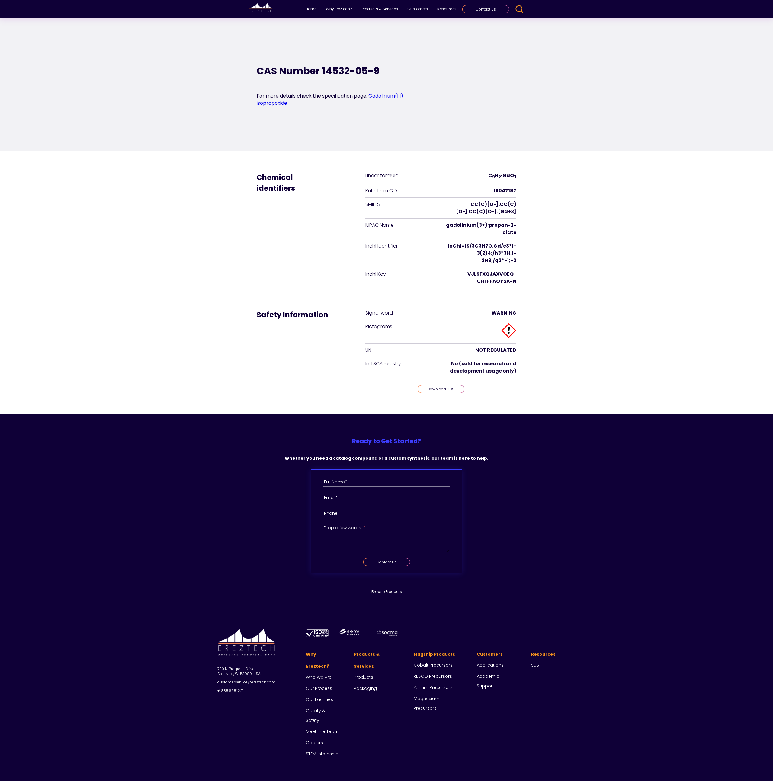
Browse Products (386, 591)
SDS (535, 665)
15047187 (505, 190)
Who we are (319, 677)
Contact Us (486, 9)
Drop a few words (342, 528)
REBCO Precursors (433, 676)
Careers (314, 743)
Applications (490, 665)
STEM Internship (322, 754)
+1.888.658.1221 (230, 690)
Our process (319, 688)
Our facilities (319, 699)
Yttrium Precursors (433, 687)
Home (311, 8)
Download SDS (440, 389)
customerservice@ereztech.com (246, 682)
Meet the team (322, 731)
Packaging (365, 688)
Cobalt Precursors (433, 665)
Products (363, 677)
